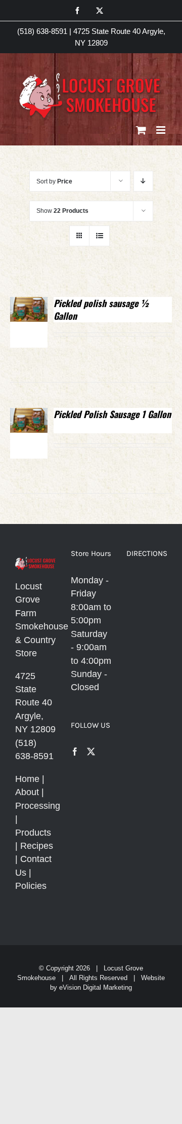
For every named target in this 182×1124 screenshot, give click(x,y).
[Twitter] (91, 751)
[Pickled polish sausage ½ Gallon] (29, 303)
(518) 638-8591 (42, 31)
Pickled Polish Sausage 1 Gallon (112, 414)
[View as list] (99, 236)
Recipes (36, 846)
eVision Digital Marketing (95, 987)
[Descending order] (143, 181)
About (27, 792)
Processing (37, 806)
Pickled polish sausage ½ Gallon (101, 309)
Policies (31, 886)
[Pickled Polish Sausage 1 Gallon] (29, 414)
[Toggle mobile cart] (141, 130)
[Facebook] (75, 751)
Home (27, 779)
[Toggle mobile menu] (161, 130)
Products (33, 833)
